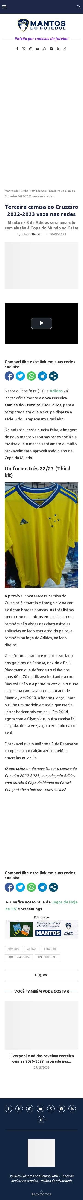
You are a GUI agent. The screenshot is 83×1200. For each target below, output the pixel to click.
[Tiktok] (65, 48)
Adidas (31, 949)
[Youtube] (37, 48)
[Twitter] (23, 48)
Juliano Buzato (31, 234)
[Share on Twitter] (40, 975)
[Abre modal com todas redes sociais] (53, 376)
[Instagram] (30, 48)
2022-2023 (13, 949)
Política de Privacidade (56, 1181)
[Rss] (58, 48)
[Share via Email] (45, 975)
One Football (47, 957)
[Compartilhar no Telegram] (42, 376)
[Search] (78, 7)
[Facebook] (17, 48)
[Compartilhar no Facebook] (9, 376)
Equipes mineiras (19, 957)
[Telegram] (51, 48)
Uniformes (39, 190)
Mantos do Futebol (17, 190)
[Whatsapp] (44, 48)
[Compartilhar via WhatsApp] (31, 376)
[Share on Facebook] (35, 975)
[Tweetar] (20, 376)
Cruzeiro (50, 949)
